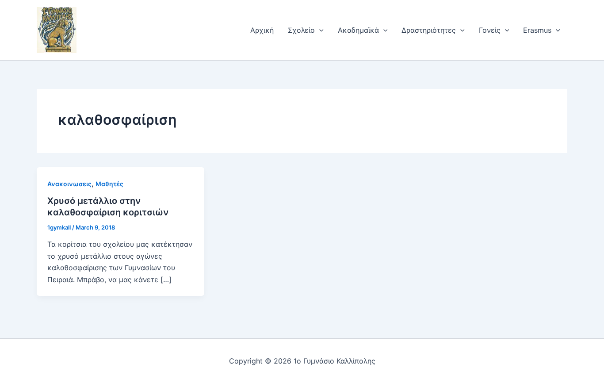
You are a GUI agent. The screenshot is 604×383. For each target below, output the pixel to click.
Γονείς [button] (490, 30)
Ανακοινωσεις (69, 184)
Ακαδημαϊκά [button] (358, 30)
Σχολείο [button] (301, 30)
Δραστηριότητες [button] (428, 30)
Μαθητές (109, 184)
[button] (319, 30)
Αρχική (262, 30)
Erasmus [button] (537, 30)
